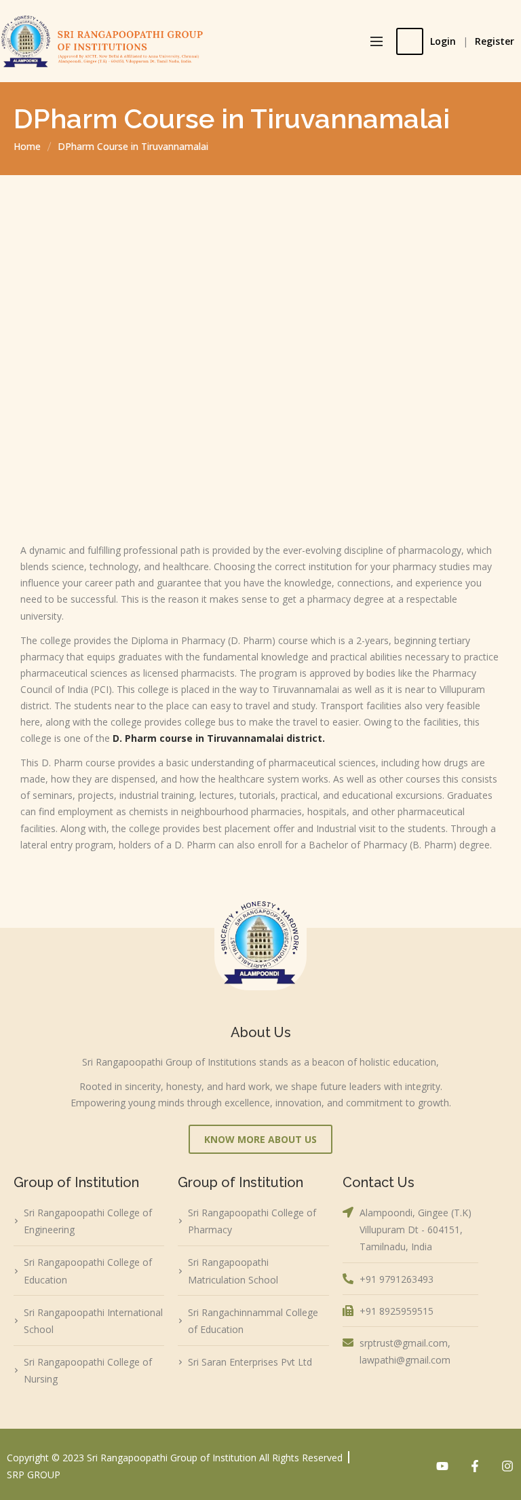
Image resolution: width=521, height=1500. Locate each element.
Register (494, 41)
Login (443, 41)
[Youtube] (442, 1466)
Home (27, 146)
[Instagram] (507, 1466)
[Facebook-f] (475, 1466)
